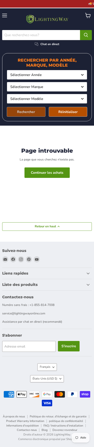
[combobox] (47, 75)
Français (45, 367)
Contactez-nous (27, 430)
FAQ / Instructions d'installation (63, 426)
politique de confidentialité (66, 421)
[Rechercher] (86, 35)
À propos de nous (14, 416)
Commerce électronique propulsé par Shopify (47, 439)
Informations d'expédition (22, 426)
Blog (45, 430)
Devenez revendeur (64, 430)
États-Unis (45, 379)
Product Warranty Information (25, 421)
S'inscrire (68, 346)
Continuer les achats (47, 172)
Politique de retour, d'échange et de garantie (58, 416)
